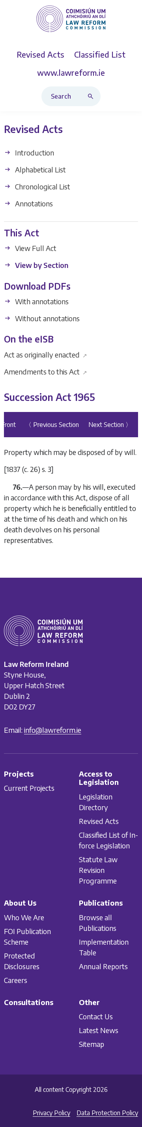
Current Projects (29, 787)
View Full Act (34, 248)
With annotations (41, 301)
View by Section (40, 265)
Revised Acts (99, 821)
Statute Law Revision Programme (98, 870)
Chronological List (41, 186)
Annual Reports (103, 966)
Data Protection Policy (107, 1113)
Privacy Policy (51, 1113)
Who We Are (24, 917)
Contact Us (96, 1016)
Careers (15, 980)
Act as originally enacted (45, 354)
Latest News (98, 1030)
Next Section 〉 (110, 425)
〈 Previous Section (52, 425)
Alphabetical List (39, 169)
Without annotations (46, 318)
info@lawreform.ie (52, 729)
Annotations (33, 203)
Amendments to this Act (45, 371)
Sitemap (91, 1043)
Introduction (33, 152)
